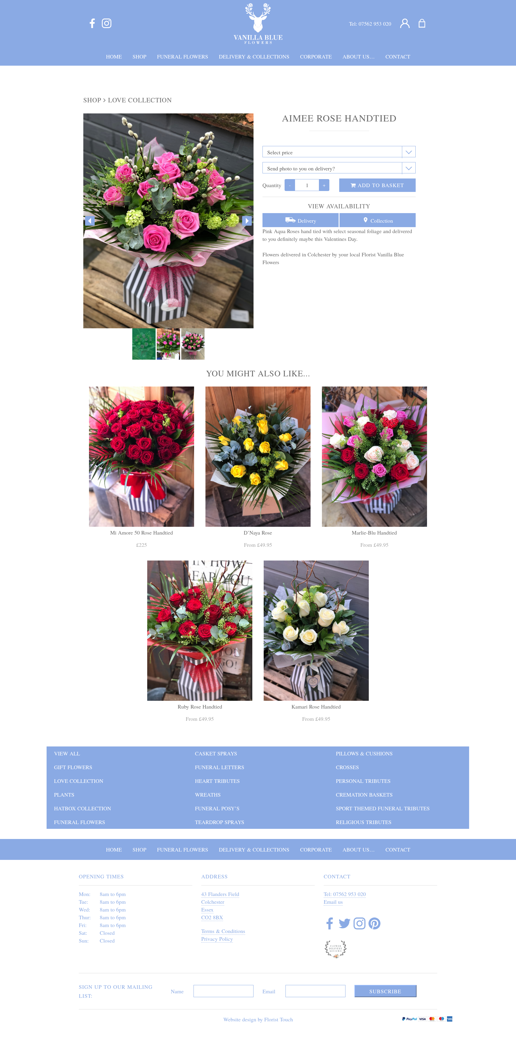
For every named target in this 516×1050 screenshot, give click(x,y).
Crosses (347, 767)
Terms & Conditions (223, 930)
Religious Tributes (363, 822)
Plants (64, 794)
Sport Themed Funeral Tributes (383, 808)
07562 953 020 (375, 23)
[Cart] (425, 24)
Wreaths (208, 794)
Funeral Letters (219, 767)
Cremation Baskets (364, 794)
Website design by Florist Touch (258, 1019)
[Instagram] (106, 24)
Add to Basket (380, 185)
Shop (92, 100)
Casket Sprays (216, 753)
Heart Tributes (217, 780)
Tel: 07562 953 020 (345, 893)
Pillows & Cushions (364, 753)
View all (67, 753)
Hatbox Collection (82, 808)
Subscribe (385, 991)
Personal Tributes (363, 780)
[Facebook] (92, 24)
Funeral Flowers (79, 822)
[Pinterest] (374, 924)
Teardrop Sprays (219, 822)
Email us (333, 901)
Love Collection (140, 100)
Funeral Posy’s (217, 808)
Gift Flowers (73, 767)
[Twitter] (345, 924)
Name (177, 991)
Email (268, 991)
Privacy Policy (217, 938)
